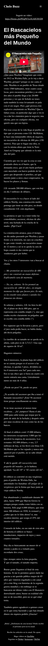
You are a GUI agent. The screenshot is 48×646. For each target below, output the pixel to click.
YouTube (30, 636)
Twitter (20, 639)
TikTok (37, 639)
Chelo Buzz (11, 6)
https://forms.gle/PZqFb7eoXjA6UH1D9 (24, 18)
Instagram (29, 639)
